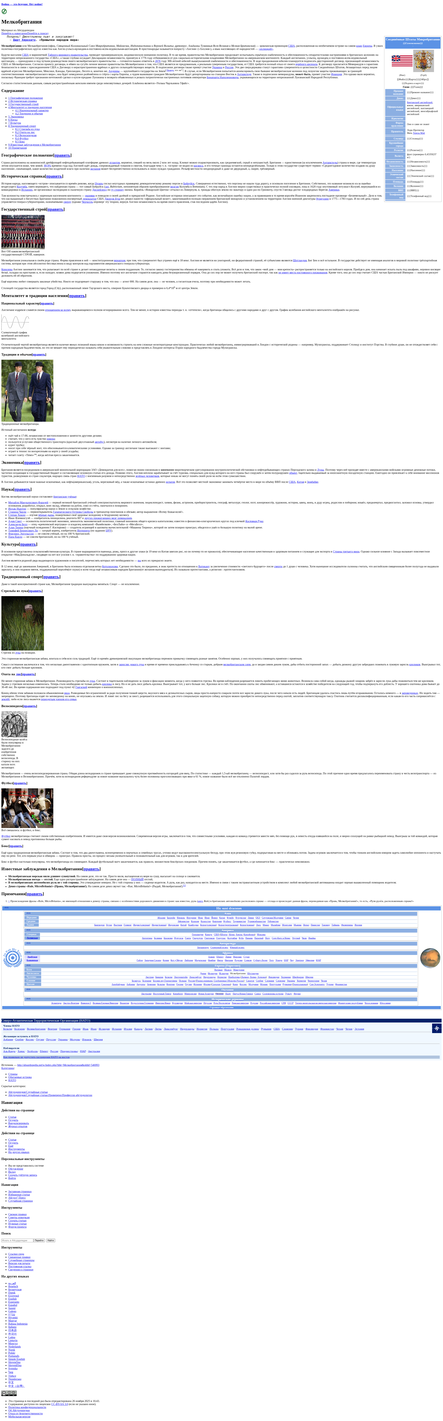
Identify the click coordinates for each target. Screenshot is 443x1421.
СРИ (284, 1003)
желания (95, 168)
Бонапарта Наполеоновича (222, 77)
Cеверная (225, 984)
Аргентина (147, 938)
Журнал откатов (17, 1126)
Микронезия (190, 993)
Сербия (259, 980)
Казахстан (206, 921)
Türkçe (12, 1375)
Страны (12, 1074)
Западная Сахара (152, 960)
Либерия (188, 960)
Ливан (251, 917)
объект (293, 472)
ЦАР (286, 960)
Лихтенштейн (181, 977)
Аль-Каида (9, 1051)
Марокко (237, 956)
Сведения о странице (20, 1269)
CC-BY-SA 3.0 (59, 1404)
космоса (198, 165)
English (12, 1298)
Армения (151, 984)
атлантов (114, 162)
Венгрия (170, 984)
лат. (107, 186)
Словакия (269, 980)
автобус (99, 441)
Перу (267, 938)
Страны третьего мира (346, 551)
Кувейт (230, 917)
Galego (12, 1311)
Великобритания (36, 1028)
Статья (12, 1116)
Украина (217, 67)
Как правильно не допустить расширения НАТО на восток (36, 1057)
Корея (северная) (208, 925)
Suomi (11, 1308)
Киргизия (217, 921)
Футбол (5, 836)
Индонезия (173, 925)
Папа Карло (15, 536)
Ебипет (220, 956)
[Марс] (430, 967)
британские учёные (64, 496)
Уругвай (296, 938)
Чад (292, 960)
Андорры (114, 71)
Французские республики (350, 1003)
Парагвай (258, 938)
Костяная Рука (254, 521)
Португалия (275, 984)
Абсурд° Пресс (17, 1197)
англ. (200, 901)
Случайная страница (20, 1200)
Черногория (313, 980)
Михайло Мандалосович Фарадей (28, 502)
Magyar (12, 1320)
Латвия (245, 977)
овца (67, 693)
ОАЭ (258, 917)
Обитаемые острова (20, 1077)
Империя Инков (162, 1003)
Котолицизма (110, 566)
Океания (219, 993)
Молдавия (253, 984)
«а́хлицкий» (266, 48)
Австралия (146, 993)
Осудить (13, 1120)
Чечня (296, 917)
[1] (184, 885)
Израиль (181, 917)
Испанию (27, 189)
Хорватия (301, 980)
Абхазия (161, 917)
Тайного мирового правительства (68, 54)
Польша (183, 980)
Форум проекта (17, 1226)
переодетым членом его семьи (58, 699)
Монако (264, 984)
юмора (51, 438)
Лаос (258, 925)
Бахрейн (171, 917)
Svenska (12, 1368)
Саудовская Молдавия (272, 917)
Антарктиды (330, 162)
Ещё (10, 1145)
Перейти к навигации (14, 33)
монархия (119, 260)
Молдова (75, 1039)
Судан (246, 956)
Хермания (286, 977)
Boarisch (13, 1286)
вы (139, 560)
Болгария (146, 980)
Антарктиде (244, 74)
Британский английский (419, 102)
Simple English (16, 1359)
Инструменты (16, 1149)
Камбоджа (193, 925)
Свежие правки (17, 1214)
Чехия (324, 980)
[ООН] (12, 967)
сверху (67, 201)
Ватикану (204, 566)
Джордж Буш (112, 198)
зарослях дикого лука (131, 664)
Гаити (188, 938)
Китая (300, 481)
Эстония (261, 977)
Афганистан (183, 921)
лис (18, 674)
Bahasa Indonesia (18, 1323)
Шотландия (300, 260)
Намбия (211, 960)
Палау (228, 993)
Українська (14, 1379)
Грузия (188, 984)
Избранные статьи (19, 1194)
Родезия (238, 960)
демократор (89, 198)
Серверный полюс (219, 947)
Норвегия (222, 977)
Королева (6, 269)
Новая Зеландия (206, 993)
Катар (222, 917)
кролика (107, 684)
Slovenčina (14, 1362)
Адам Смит (15, 521)
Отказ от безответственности (25, 1413)
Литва (253, 977)
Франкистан (341, 984)
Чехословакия (371, 1003)
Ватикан (218, 969)
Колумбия (232, 938)
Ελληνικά (13, 1295)
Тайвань (336, 925)
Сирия (288, 917)
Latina (11, 1337)
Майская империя (193, 1003)
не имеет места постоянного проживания (302, 272)
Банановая (32, 960)
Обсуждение (15, 1168)
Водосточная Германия (142, 1003)
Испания (197, 984)
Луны (320, 469)
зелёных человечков (147, 476)
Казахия (195, 921)
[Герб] (423, 71)
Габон (140, 960)
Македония (238, 969)
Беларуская (14, 1289)
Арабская (32, 956)
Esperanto (13, 1301)
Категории (7, 1068)
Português (13, 1355)
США (291, 45)
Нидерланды (209, 977)
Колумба (22, 186)
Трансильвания (300, 984)
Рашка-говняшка (204, 980)
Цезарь (99, 183)
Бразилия (168, 938)
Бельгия (168, 977)
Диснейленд (99, 189)
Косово (243, 984)
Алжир (211, 956)
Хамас (21, 1051)
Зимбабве (312, 481)
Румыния (287, 984)
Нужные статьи (17, 1223)
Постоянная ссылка (19, 1266)
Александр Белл (17, 524)
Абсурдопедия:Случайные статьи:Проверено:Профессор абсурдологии (50, 1095)
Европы (367, 45)
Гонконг (128, 925)
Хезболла (32, 1051)
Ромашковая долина (247, 1028)
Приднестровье (69, 1051)
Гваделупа (198, 938)
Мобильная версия (19, 1416)
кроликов (414, 664)
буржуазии (322, 198)
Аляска (239, 934)
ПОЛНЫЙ (137, 879)
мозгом (174, 186)
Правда (170, 70)
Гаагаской (81, 687)
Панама (249, 938)
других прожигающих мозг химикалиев (108, 518)
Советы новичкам (19, 1217)
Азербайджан (118, 984)
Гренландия (197, 934)
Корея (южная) (247, 925)
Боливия (158, 938)
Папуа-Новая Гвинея (243, 993)
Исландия (223, 973)
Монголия (287, 925)
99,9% (47, 165)
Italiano (12, 1326)
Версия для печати (19, 1263)
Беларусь (136, 980)
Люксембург (195, 977)
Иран (207, 917)
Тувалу (288, 993)
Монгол (13, 1343)
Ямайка (312, 938)
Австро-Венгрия (71, 1003)
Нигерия (229, 960)
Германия (64, 1028)
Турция (329, 984)
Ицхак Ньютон (17, 508)
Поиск (6, 1233)
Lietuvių (12, 1340)
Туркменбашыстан (257, 921)
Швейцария (298, 977)
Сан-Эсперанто (317, 984)
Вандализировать (18, 1123)
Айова (232, 934)
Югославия (385, 1003)
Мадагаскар (200, 960)
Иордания (191, 917)
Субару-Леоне (260, 960)
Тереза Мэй (419, 133)
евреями (90, 195)
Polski (11, 1352)
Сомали (248, 960)
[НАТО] (437, 1032)
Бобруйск (189, 183)
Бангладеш (99, 925)
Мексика (261, 934)
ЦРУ (108, 530)
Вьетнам (118, 925)
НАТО (81, 476)
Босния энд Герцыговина (165, 980)
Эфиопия (309, 960)
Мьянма (297, 925)
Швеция (309, 977)
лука (18, 652)
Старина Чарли (17, 511)
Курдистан (241, 917)
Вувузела (178, 938)
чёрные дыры (46, 514)
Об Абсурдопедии (19, 1410)
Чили (304, 938)
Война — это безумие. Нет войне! (22, 4)
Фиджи (297, 993)
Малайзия (275, 925)
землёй (5, 699)
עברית (11, 1314)
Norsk (11, 1349)
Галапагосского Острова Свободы (73, 511)
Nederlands (14, 1346)
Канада (208, 934)
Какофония (249, 934)
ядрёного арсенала (306, 64)
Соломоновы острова (273, 993)
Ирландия (212, 973)
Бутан (109, 925)
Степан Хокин (16, 514)
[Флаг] (402, 65)
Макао (266, 925)
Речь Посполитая (222, 1003)
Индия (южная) (159, 925)
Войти (12, 1178)
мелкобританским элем (237, 664)
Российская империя (270, 1003)
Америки (333, 189)
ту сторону (117, 189)
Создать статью (17, 1220)
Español (12, 1305)
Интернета (83, 530)
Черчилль (87, 201)
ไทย (10, 1372)
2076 (158, 61)
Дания (203, 973)
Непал (306, 925)
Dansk (11, 1292)
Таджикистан (239, 921)
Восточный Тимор (162, 993)
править (62, 155)
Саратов (250, 980)
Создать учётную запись (22, 1175)
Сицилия (216, 984)
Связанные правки (19, 1257)
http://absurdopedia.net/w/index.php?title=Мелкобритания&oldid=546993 (58, 1065)
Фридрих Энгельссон (21, 533)
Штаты (223, 934)
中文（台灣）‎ (16, 1385)
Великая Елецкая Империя (105, 1003)
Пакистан (315, 925)
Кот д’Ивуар (177, 960)
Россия (229, 67)
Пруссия (208, 1003)
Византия (124, 1003)
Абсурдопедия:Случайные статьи (28, 1092)
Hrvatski (13, 1317)
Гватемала (210, 938)
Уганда (278, 960)
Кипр (235, 984)
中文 (11, 1382)
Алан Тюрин (15, 527)
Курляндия (177, 1003)
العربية (12, 1283)
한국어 (12, 1333)
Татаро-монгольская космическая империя (315, 1003)
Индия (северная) (141, 925)
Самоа (258, 993)
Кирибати (178, 993)
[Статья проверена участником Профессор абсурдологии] (4, 13)
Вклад (12, 1171)
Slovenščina (14, 1365)
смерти (278, 566)
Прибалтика (234, 977)
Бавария (159, 977)
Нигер (220, 960)
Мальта (228, 969)
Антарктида (203, 947)
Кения (166, 960)
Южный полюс (237, 947)
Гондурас (221, 938)
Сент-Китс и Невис (281, 938)
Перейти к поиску (38, 33)
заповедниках (410, 693)
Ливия (228, 956)
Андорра (141, 984)
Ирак (200, 917)
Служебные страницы (21, 1260)
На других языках (18, 1152)
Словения (280, 980)
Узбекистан (273, 921)
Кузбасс (227, 921)
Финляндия (273, 977)
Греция (179, 984)
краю (359, 45)
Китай (183, 925)
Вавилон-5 (86, 1003)
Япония (358, 925)
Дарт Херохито (24, 40)
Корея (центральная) (228, 925)
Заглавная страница (19, 1191)
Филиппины (347, 925)
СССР (290, 1003)
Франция (336, 74)
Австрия (150, 977)
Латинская (32, 938)
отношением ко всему (57, 309)
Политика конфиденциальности (27, 1407)
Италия (207, 984)
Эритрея (299, 960)
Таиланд (326, 925)
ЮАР (318, 960)
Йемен (214, 917)
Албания (130, 984)
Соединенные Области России (229, 980)
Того (271, 960)
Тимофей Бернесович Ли (23, 530)
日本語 (12, 1330)
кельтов (170, 481)
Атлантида (56, 1003)
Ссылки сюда (16, 1253)
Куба (241, 938)
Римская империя (240, 1003)
